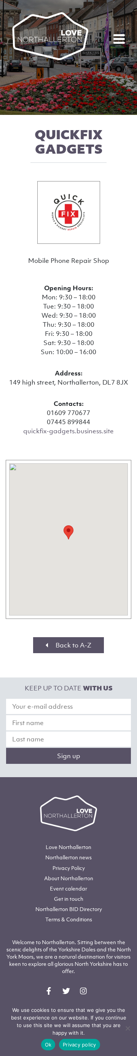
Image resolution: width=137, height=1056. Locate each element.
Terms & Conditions (68, 919)
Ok (48, 1045)
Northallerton (68, 857)
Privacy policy (79, 1045)
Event (68, 888)
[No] (127, 1028)
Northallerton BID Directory (68, 909)
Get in (68, 898)
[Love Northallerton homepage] (50, 36)
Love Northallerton (68, 847)
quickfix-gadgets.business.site (68, 431)
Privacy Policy (69, 868)
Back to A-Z (72, 645)
